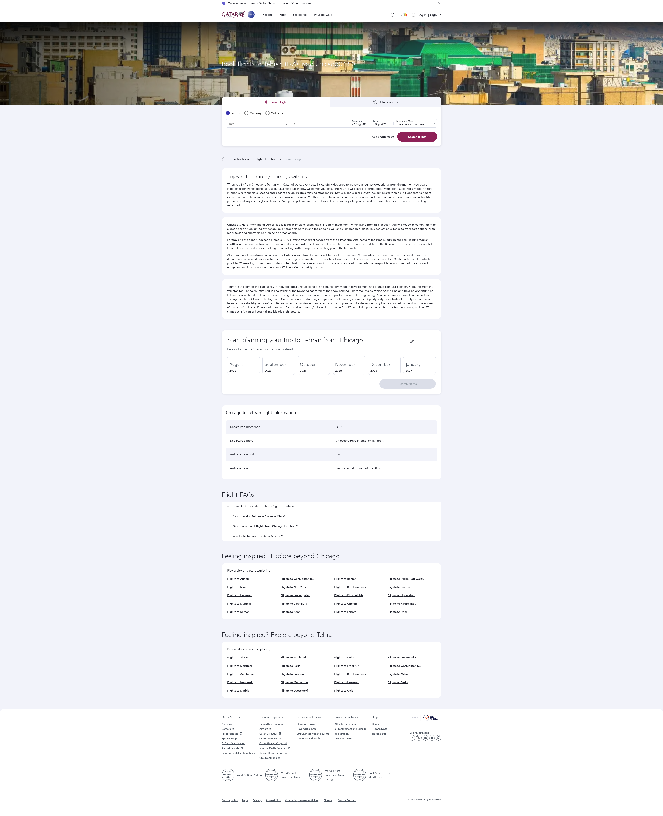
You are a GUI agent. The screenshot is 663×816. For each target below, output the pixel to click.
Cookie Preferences (388, 804)
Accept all (416, 804)
